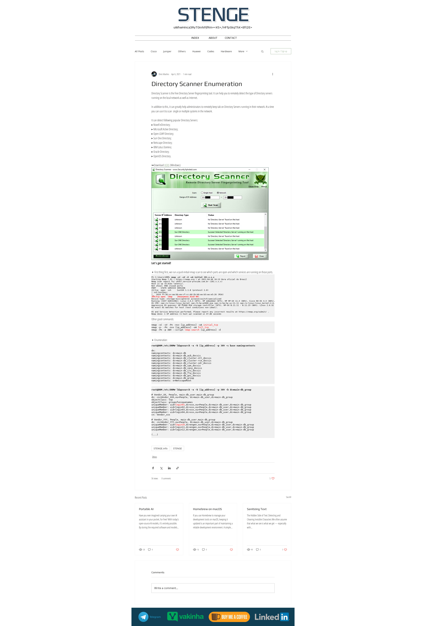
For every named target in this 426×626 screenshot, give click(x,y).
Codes (210, 51)
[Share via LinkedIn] (169, 468)
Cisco (154, 51)
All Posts (139, 51)
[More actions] (273, 74)
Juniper (167, 51)
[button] (262, 51)
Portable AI (146, 509)
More (241, 51)
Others (182, 51)
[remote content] (213, 295)
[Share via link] (177, 468)
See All (288, 497)
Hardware (226, 51)
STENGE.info (160, 448)
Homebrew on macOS (207, 509)
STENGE (177, 448)
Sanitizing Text (257, 509)
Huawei (196, 51)
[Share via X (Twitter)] (161, 468)
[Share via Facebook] (153, 468)
